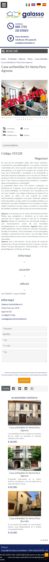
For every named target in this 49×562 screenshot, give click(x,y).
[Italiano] (28, 6)
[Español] (44, 6)
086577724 (9, 315)
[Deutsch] (39, 6)
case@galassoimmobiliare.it (25, 42)
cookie (4, 557)
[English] (33, 6)
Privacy (4, 547)
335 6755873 (21, 30)
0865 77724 (21, 27)
